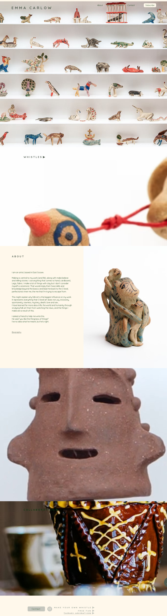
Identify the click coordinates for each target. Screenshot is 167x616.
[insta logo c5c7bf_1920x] (49, 609)
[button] (150, 5)
